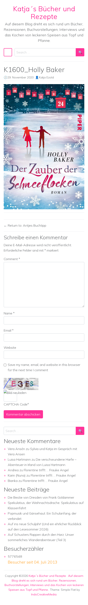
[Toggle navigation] (8, 52)
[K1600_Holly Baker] (44, 146)
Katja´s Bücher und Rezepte (44, 12)
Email (9, 330)
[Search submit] (80, 52)
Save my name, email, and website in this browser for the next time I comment (44, 367)
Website (10, 347)
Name (9, 313)
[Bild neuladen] (15, 393)
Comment (12, 259)
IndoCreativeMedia (43, 594)
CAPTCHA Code (15, 404)
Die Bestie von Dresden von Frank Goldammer (41, 497)
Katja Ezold (46, 77)
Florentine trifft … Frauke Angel (46, 470)
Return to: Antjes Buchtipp (26, 225)
